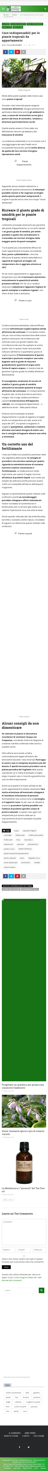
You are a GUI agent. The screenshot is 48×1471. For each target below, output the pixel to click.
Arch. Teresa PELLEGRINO (12, 45)
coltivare (18, 1402)
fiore (8, 1406)
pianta (16, 1411)
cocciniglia (7, 835)
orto (7, 1411)
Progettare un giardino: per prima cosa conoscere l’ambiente (23, 1086)
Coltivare (5, 24)
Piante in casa (18, 27)
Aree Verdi (30, 1433)
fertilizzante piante (36, 835)
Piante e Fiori (6, 27)
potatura (36, 1397)
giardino (36, 1393)
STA (43, 1460)
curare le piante (20, 1406)
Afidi (27, 1393)
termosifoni (25, 862)
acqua (16, 831)
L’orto (25, 1436)
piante (8, 1397)
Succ (11, 1200)
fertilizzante (20, 835)
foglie (8, 1402)
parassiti (20, 844)
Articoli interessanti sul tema (17, 886)
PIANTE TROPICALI (25, 849)
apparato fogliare (29, 831)
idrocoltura (28, 840)
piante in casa (9, 849)
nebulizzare (8, 844)
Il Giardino (15, 1433)
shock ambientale (10, 862)
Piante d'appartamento (35, 24)
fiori (16, 1397)
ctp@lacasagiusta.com (37, 1466)
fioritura (26, 1397)
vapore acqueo (9, 867)
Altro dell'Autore (11, 889)
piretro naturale (10, 858)
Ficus (18, 840)
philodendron (33, 844)
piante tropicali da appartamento (16, 853)
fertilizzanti (8, 840)
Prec (5, 1200)
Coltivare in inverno (18, 24)
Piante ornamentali (13, 1393)
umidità (37, 862)
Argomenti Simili (30, 889)
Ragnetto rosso (34, 858)
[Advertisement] (24, 1352)
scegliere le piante (33, 1402)
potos (22, 858)
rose (25, 1411)
